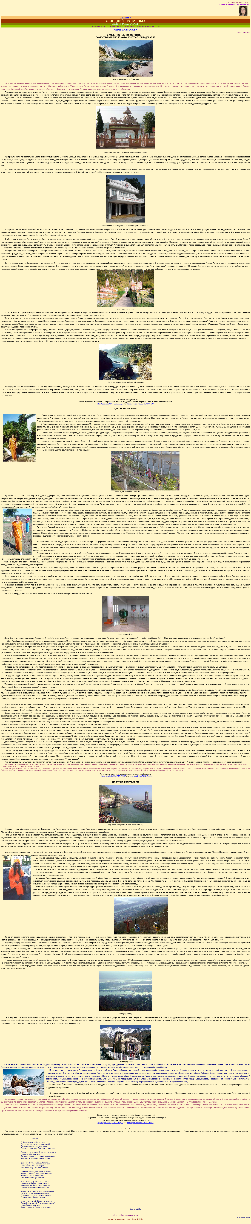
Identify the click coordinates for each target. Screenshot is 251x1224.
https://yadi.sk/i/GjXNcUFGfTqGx (110, 1123)
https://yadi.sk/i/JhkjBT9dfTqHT (113, 776)
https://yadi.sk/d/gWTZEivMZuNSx (140, 1123)
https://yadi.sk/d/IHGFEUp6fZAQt (109, 404)
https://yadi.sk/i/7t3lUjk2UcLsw (141, 776)
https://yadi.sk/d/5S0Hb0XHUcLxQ (140, 404)
